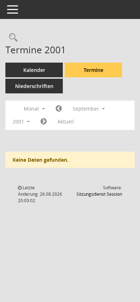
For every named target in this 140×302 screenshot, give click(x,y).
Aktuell (65, 121)
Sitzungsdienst (99, 194)
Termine (93, 70)
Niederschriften (34, 86)
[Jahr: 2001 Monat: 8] (58, 108)
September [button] (87, 108)
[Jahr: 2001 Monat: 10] (43, 121)
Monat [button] (32, 108)
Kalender (34, 70)
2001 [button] (19, 121)
